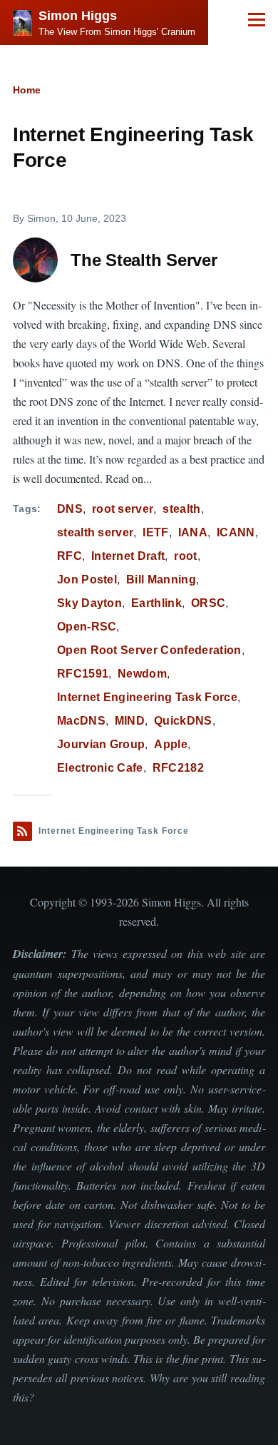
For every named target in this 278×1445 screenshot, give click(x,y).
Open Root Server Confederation (149, 650)
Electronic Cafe (100, 768)
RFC (69, 556)
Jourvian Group (101, 744)
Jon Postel (87, 579)
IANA (192, 532)
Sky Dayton (89, 603)
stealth (181, 509)
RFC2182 (178, 768)
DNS (70, 509)
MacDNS (81, 721)
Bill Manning (161, 579)
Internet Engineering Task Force (147, 697)
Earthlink (156, 603)
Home (27, 90)
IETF (155, 532)
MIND (130, 721)
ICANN (236, 532)
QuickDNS (183, 721)
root (185, 556)
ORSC (208, 603)
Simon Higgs (77, 16)
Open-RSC (87, 627)
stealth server (95, 532)
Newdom (142, 674)
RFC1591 (82, 674)
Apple (170, 744)
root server (123, 509)
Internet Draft (128, 556)
